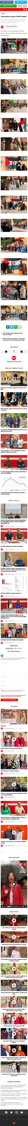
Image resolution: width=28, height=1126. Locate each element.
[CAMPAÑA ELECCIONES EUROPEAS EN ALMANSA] (14, 630)
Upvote (6, 351)
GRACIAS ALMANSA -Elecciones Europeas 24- (11, 593)
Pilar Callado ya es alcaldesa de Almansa (10, 771)
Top (2, 710)
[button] (14, 884)
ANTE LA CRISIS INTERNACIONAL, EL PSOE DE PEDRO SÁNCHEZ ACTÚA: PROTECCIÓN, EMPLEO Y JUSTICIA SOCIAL (14, 1099)
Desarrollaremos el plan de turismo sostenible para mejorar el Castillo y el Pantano (14, 960)
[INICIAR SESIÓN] (26, 9)
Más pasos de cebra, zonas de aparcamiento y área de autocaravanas (14, 1075)
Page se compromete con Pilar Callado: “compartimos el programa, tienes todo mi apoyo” (14, 1058)
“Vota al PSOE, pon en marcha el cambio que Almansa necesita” (14, 928)
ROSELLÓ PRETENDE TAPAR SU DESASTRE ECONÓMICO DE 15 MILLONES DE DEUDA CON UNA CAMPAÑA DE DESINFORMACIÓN (13, 522)
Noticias (3, 385)
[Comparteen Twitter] (12, 327)
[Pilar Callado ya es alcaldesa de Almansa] (14, 761)
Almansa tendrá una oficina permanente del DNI (11, 748)
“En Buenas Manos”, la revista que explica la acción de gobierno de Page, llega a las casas (13, 451)
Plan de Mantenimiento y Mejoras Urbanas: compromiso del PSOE (14, 993)
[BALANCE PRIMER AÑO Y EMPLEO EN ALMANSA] (14, 535)
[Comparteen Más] (20, 327)
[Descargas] (14, 716)
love (21, 1116)
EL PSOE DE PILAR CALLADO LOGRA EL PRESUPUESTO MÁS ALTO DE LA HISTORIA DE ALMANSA (12, 1104)
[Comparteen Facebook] (8, 327)
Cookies (13, 1119)
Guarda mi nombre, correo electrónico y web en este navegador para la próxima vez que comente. (13, 691)
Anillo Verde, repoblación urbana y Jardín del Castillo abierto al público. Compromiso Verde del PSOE (14, 976)
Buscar (25, 852)
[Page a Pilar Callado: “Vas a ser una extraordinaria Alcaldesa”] (14, 1034)
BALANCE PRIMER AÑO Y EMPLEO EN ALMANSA (12, 546)
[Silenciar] (23, 906)
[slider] (12, 906)
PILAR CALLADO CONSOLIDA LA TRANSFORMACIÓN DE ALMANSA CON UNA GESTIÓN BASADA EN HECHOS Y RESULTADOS (13, 1087)
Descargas (3, 726)
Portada (8, 385)
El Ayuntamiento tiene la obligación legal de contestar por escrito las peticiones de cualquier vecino (13, 818)
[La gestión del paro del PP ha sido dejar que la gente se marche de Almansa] (14, 483)
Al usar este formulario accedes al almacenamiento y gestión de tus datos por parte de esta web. (13, 696)
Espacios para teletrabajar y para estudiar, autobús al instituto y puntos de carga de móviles (14, 1010)
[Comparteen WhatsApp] (16, 327)
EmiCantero (12, 1116)
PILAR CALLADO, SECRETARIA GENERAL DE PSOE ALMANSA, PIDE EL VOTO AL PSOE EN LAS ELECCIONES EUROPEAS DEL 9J (13, 616)
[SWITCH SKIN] (24, 9)
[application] (14, 884)
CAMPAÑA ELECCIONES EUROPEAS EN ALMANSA (12, 640)
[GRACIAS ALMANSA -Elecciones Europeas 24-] (14, 584)
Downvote (21, 351)
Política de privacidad (21, 1119)
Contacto (8, 1119)
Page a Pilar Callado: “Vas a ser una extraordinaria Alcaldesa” (14, 1041)
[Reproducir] (2, 906)
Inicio (3, 1119)
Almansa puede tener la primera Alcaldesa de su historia (14, 944)
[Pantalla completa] (25, 906)
